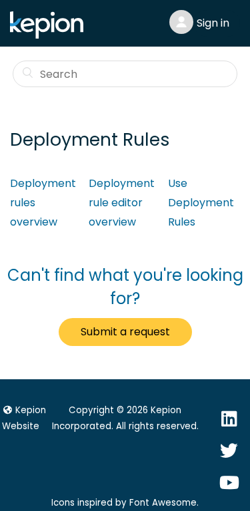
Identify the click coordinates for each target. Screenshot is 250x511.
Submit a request (125, 331)
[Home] (50, 35)
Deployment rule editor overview (122, 203)
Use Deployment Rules (201, 203)
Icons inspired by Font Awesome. (125, 502)
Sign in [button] (213, 23)
